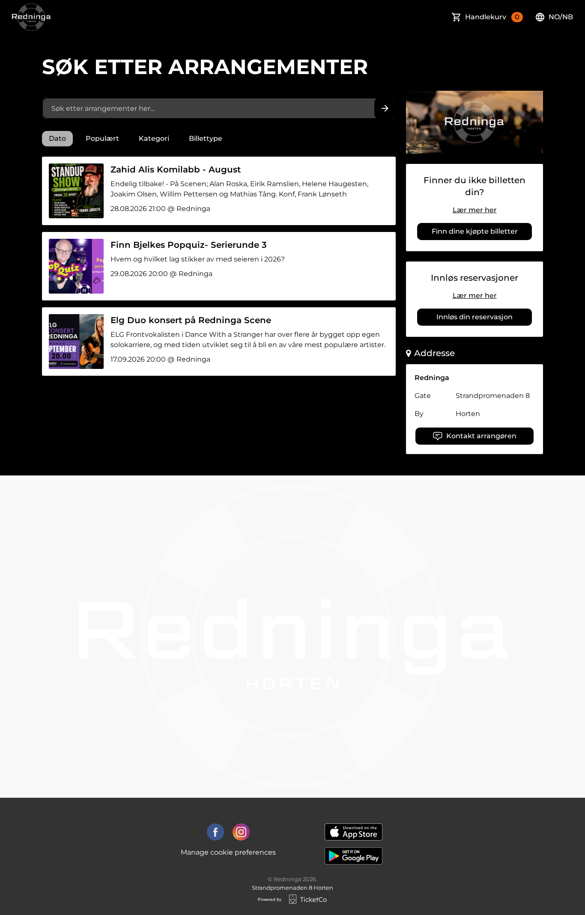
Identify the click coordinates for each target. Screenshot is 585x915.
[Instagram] (241, 832)
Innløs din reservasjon (474, 317)
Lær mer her (475, 210)
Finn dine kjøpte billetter (475, 231)
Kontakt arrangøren (481, 436)
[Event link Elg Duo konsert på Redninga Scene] (73, 341)
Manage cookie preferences (228, 852)
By (419, 414)
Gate (423, 396)
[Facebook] (215, 832)
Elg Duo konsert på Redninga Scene (190, 320)
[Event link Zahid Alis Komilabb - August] (73, 191)
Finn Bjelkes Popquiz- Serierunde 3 (188, 245)
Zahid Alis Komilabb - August (175, 169)
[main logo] (31, 17)
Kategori (154, 138)
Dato (57, 138)
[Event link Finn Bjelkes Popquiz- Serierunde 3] (73, 266)
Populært (102, 138)
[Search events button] (385, 108)
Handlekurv (492, 17)
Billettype (205, 138)
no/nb (561, 17)
